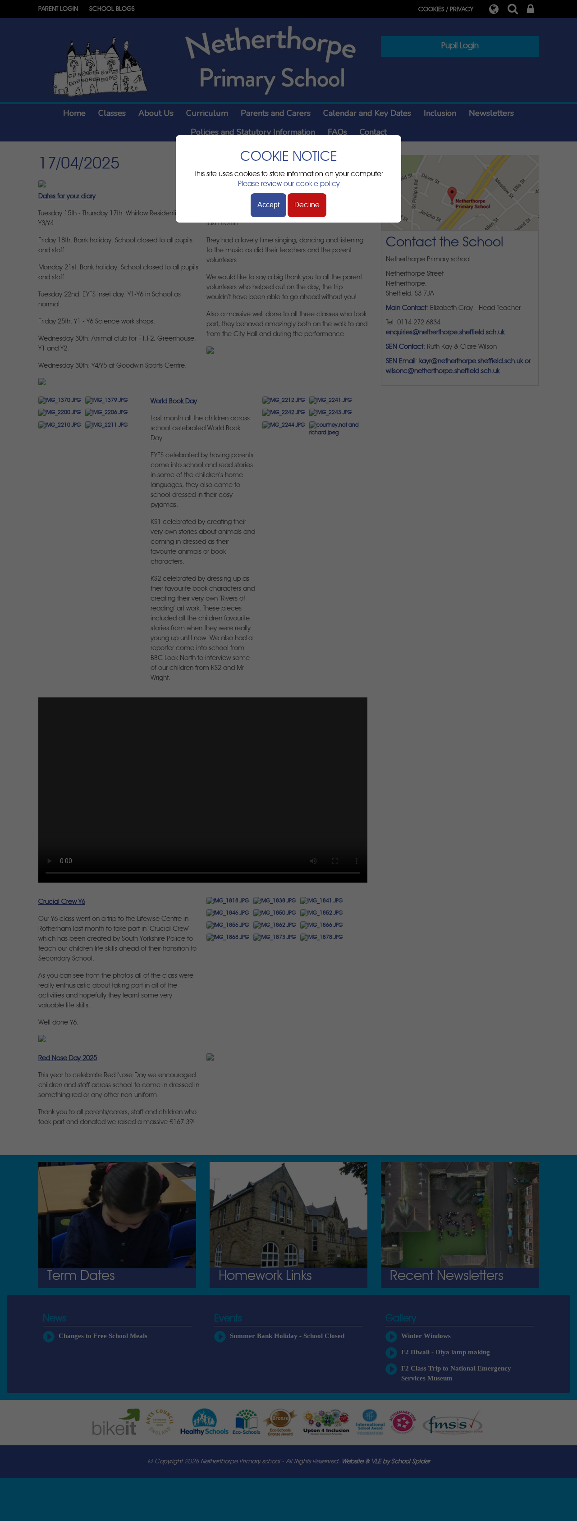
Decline (307, 205)
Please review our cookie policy (288, 183)
